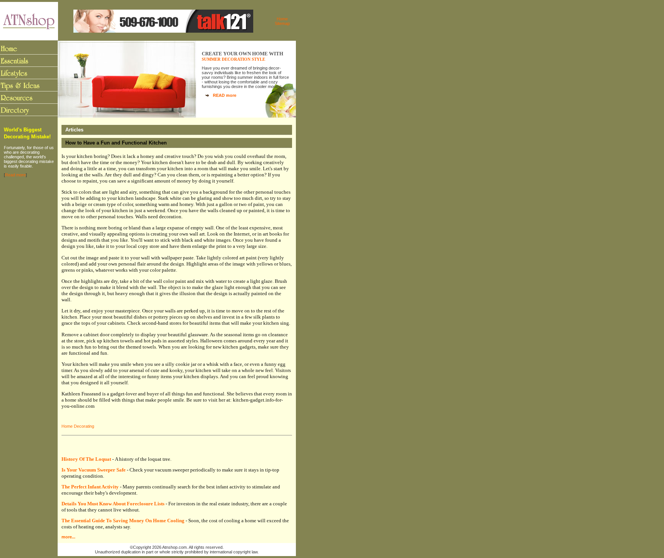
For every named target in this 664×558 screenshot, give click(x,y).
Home (282, 19)
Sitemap (282, 23)
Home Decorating (77, 426)
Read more (15, 175)
